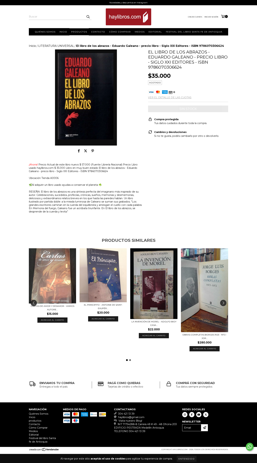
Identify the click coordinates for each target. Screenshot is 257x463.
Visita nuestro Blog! (130, 420)
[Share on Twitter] (85, 151)
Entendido (187, 458)
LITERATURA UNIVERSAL (56, 46)
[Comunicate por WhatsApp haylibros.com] (250, 447)
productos (79, 31)
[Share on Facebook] (79, 151)
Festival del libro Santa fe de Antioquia (194, 31)
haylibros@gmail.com (131, 417)
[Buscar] (87, 17)
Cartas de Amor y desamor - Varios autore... (52, 308)
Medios (140, 31)
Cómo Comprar (120, 31)
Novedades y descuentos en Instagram (128, 2)
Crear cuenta (195, 17)
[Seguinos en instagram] (184, 414)
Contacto (98, 31)
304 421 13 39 (126, 413)
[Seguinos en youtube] (198, 414)
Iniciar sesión (211, 17)
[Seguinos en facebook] (191, 414)
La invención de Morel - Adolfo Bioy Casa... (153, 323)
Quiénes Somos (45, 31)
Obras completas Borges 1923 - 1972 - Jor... (204, 336)
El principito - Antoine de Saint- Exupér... (103, 306)
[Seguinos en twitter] (205, 414)
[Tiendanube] (44, 451)
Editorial (155, 31)
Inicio (63, 31)
